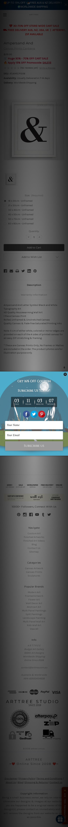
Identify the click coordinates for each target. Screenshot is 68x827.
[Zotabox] (65, 452)
